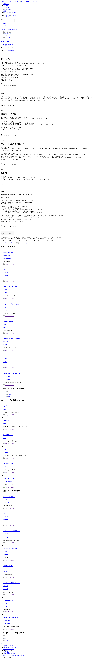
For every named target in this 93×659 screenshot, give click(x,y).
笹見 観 (5, 358)
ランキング (6, 7)
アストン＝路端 (7, 481)
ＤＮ (4, 438)
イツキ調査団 (6, 376)
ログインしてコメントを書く (8, 243)
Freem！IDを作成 (24, 243)
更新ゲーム (6, 5)
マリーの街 (5, 41)
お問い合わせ (6, 652)
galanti (5, 324)
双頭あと (5, 307)
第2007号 (5, 341)
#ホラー (5, 23)
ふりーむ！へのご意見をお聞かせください (14, 655)
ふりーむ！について (8, 649)
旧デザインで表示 (8, 650)
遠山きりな (6, 409)
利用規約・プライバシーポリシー (12, 646)
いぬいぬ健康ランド (7, 45)
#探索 (4, 25)
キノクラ (5, 289)
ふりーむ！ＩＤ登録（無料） (8, 29)
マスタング (6, 452)
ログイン (18, 29)
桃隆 (4, 423)
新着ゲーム (6, 4)
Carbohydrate (6, 255)
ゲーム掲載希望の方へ (9, 653)
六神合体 (5, 272)
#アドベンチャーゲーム (9, 50)
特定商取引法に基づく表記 (10, 647)
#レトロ (5, 26)
